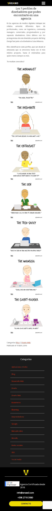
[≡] (43, 4)
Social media (16, 459)
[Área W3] (15, 3)
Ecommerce (16, 403)
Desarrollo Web (18, 381)
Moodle (15, 438)
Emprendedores (18, 417)
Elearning (15, 410)
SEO (13, 452)
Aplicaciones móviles (19, 367)
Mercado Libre (17, 431)
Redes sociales (17, 445)
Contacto (26, 504)
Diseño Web (26, 343)
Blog (18, 343)
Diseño (14, 388)
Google (14, 424)
